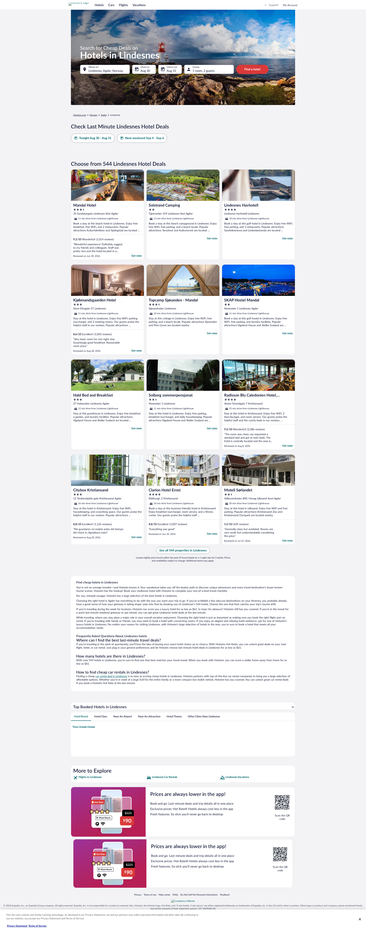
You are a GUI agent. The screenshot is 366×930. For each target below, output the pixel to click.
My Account (290, 5)
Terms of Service (37, 926)
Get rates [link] (136, 256)
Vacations (139, 5)
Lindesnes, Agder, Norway (105, 70)
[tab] (81, 716)
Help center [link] (164, 894)
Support (273, 5)
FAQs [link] (175, 894)
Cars (111, 5)
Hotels (99, 5)
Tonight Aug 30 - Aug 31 (95, 138)
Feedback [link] (225, 894)
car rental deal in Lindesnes (111, 676)
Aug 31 (171, 70)
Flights (123, 5)
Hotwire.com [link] (79, 115)
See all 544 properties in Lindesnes (183, 550)
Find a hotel (252, 69)
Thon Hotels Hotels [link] (83, 727)
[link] (109, 777)
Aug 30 (145, 70)
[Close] (360, 919)
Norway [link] (93, 115)
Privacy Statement (17, 926)
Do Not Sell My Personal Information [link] (199, 894)
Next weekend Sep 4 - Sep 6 (144, 138)
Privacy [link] (137, 894)
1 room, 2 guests (204, 70)
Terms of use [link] (150, 894)
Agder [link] (104, 115)
